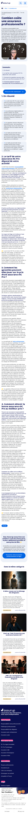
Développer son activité (7, 773)
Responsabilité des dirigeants (9, 729)
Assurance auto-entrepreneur (9, 732)
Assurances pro (13, 8)
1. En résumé (6, 70)
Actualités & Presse (6, 776)
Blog (6, 8)
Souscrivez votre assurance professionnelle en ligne (14, 555)
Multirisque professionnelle (8, 726)
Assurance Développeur (7, 753)
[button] (5, 3)
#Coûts (4, 526)
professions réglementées (14, 188)
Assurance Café (5, 750)
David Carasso (7, 12)
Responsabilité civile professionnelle (11, 724)
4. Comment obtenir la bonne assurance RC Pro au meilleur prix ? (13, 82)
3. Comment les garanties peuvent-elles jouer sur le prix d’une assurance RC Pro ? (13, 78)
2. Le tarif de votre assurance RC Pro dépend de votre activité (12, 74)
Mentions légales (5, 785)
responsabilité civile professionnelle (12, 167)
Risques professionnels (7, 765)
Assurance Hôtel (5, 755)
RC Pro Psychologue (6, 747)
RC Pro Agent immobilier (7, 744)
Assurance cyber (5, 735)
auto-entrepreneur (18, 341)
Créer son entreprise (6, 770)
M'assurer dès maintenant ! (13, 92)
